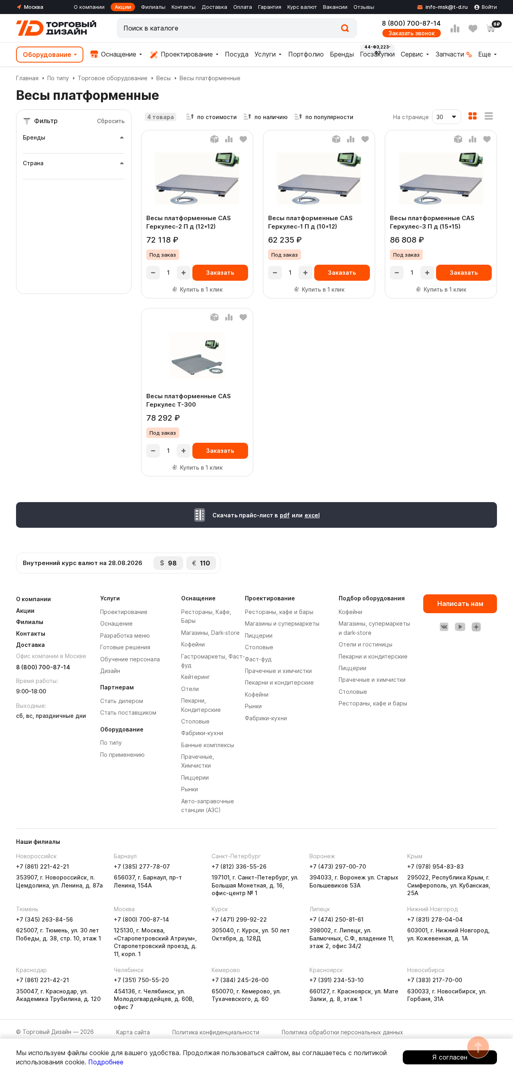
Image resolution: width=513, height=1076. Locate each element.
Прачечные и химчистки (278, 670)
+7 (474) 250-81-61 (336, 919)
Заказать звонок (411, 33)
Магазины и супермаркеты (282, 623)
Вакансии (335, 7)
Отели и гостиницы (365, 644)
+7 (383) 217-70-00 (434, 980)
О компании (89, 7)
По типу (58, 78)
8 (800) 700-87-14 (411, 23)
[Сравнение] (455, 28)
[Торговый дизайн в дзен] (476, 626)
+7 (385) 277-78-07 (142, 866)
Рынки (189, 789)
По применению (122, 754)
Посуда (236, 54)
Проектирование (186, 54)
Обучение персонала (130, 659)
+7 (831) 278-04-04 (435, 919)
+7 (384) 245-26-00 (240, 980)
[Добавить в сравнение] (229, 139)
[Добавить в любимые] (243, 139)
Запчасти (450, 54)
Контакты (184, 7)
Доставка (214, 7)
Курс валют (302, 7)
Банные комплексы (207, 745)
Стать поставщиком (128, 712)
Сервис (412, 54)
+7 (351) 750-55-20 (141, 980)
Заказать (220, 272)
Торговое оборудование (112, 78)
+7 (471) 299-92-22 (239, 919)
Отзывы (363, 7)
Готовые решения (125, 647)
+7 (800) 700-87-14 (141, 919)
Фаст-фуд (258, 659)
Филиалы (153, 7)
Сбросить (111, 121)
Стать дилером (121, 700)
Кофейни (193, 644)
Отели (190, 688)
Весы (163, 78)
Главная (27, 78)
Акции (123, 7)
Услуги (265, 54)
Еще (484, 54)
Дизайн (110, 670)
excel (312, 515)
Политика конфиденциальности (215, 1032)
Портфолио (306, 54)
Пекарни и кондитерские (279, 682)
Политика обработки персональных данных (342, 1032)
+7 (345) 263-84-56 (44, 919)
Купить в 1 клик (201, 289)
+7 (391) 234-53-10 (336, 980)
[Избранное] (473, 28)
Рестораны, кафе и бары (279, 611)
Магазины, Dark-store (210, 632)
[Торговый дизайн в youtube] (460, 626)
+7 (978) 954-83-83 (435, 866)
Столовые (195, 721)
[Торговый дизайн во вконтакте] (444, 626)
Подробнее (105, 1062)
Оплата (242, 7)
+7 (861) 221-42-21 (42, 866)
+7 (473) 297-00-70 (337, 866)
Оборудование (47, 55)
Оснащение (117, 54)
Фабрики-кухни (202, 732)
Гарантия (269, 7)
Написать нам (460, 604)
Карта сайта (133, 1032)
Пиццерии (195, 777)
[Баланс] (214, 139)
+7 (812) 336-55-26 (239, 866)
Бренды (342, 54)
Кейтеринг (195, 676)
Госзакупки (377, 54)
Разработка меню (125, 635)
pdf (285, 515)
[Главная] (56, 28)
